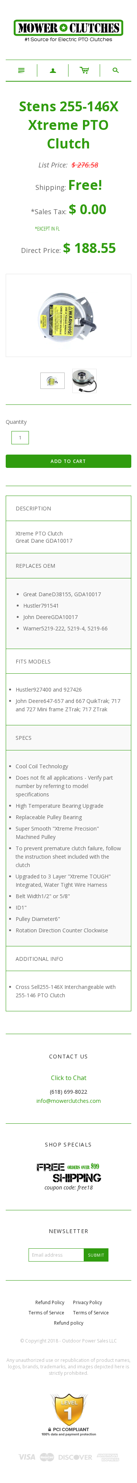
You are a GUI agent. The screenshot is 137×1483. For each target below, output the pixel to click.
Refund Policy (49, 1302)
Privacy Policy (87, 1302)
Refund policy (68, 1323)
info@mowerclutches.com (69, 1100)
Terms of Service (46, 1312)
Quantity (16, 421)
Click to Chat (68, 1078)
